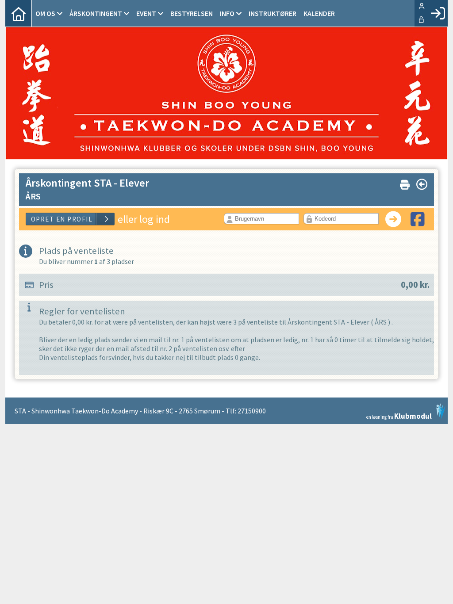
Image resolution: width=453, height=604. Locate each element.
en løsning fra (399, 415)
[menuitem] (18, 13)
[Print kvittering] (405, 183)
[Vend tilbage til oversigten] (421, 184)
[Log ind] (438, 13)
